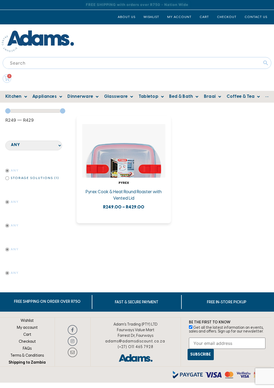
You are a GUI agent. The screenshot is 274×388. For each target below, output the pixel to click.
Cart (27, 335)
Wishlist (27, 321)
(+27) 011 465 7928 (135, 347)
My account (27, 328)
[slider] (7, 111)
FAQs (27, 349)
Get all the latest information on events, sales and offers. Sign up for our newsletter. (226, 330)
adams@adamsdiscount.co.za (135, 342)
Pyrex (124, 183)
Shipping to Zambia (27, 363)
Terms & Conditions (27, 356)
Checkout (27, 342)
